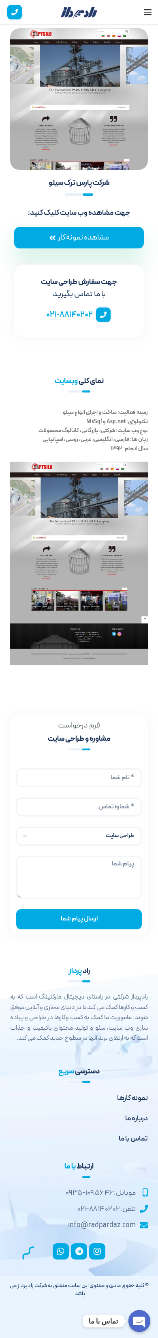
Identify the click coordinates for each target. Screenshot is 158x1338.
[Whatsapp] (61, 1251)
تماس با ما (133, 1138)
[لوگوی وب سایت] (79, 12)
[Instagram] (97, 1251)
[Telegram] (79, 1251)
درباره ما (136, 1118)
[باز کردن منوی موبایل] (148, 12)
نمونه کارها (132, 1098)
